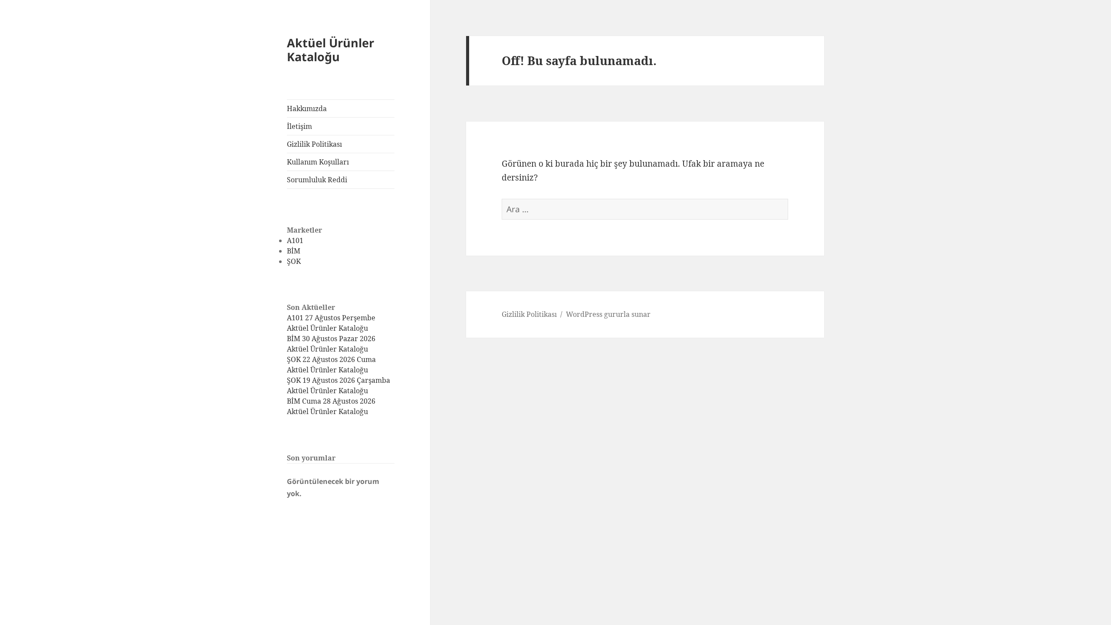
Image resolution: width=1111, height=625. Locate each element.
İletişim (299, 126)
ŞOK (294, 261)
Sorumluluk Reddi (317, 179)
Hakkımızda (307, 108)
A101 (295, 240)
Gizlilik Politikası (314, 144)
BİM (293, 251)
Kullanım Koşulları (318, 162)
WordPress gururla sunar (608, 314)
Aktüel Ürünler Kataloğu (330, 50)
